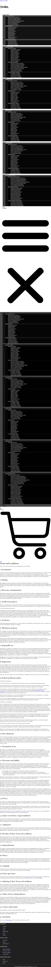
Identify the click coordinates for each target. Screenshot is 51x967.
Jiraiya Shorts (14, 160)
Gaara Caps (13, 125)
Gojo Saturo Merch (12, 43)
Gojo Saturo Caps (15, 139)
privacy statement (28, 876)
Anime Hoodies (9, 47)
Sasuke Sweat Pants (16, 195)
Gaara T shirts (14, 94)
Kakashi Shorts (14, 157)
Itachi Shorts (14, 164)
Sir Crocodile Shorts (15, 152)
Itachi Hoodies (14, 58)
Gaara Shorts (14, 158)
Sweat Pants (6, 174)
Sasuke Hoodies (15, 57)
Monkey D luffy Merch (13, 17)
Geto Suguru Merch (13, 44)
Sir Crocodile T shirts (16, 88)
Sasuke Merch (11, 34)
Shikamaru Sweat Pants (17, 188)
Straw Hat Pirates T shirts (17, 84)
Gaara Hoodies (14, 52)
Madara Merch (11, 33)
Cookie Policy (24, 812)
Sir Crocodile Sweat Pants (17, 184)
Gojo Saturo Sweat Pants (17, 204)
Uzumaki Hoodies (15, 53)
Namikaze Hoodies (15, 59)
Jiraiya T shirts (14, 95)
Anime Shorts (8, 143)
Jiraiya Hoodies (14, 54)
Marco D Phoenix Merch (14, 22)
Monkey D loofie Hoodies (17, 63)
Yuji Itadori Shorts (15, 169)
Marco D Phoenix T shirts (17, 87)
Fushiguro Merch (12, 42)
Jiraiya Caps (13, 128)
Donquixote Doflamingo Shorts (18, 149)
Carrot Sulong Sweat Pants (17, 185)
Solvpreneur (34, 966)
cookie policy (38, 876)
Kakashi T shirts (14, 93)
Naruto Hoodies (12, 48)
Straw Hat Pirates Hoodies (17, 65)
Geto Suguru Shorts (15, 173)
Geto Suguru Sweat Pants (17, 205)
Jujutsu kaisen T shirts (13, 103)
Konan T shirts (14, 102)
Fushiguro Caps (14, 138)
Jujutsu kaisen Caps (13, 135)
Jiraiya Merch (11, 32)
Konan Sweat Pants (15, 199)
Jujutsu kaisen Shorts (13, 168)
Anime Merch (6, 14)
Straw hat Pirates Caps (16, 115)
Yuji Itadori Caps (15, 137)
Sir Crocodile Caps (15, 119)
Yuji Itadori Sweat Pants (16, 201)
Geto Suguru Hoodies (16, 77)
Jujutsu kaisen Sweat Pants (15, 200)
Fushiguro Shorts (15, 170)
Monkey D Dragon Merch (14, 18)
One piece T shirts (12, 80)
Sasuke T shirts (14, 98)
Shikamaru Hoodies (15, 49)
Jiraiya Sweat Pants (15, 193)
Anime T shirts (8, 79)
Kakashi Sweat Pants (16, 189)
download (9, 920)
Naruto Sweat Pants (13, 186)
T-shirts (5, 78)
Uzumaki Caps (14, 127)
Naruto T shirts (11, 90)
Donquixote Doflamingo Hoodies (19, 67)
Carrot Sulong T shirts (16, 89)
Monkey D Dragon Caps (17, 114)
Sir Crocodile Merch (13, 23)
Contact (4, 208)
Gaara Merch (11, 29)
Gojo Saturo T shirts (15, 107)
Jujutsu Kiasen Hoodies (14, 72)
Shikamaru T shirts (15, 92)
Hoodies (5, 45)
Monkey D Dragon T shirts (17, 83)
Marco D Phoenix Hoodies (17, 68)
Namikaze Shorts (15, 165)
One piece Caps (12, 112)
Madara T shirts (14, 97)
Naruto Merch (8, 26)
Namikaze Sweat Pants (16, 198)
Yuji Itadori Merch (12, 41)
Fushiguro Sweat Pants (16, 203)
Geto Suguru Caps (15, 140)
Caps (4, 109)
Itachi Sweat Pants (15, 196)
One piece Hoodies (13, 62)
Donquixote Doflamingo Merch (16, 21)
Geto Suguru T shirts (16, 108)
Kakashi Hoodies (15, 50)
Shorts (4, 142)
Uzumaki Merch (12, 31)
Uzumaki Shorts (15, 159)
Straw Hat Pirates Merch (14, 19)
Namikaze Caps (15, 133)
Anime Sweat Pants (10, 175)
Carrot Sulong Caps (15, 120)
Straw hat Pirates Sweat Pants (18, 180)
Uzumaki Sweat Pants (16, 191)
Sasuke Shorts (14, 163)
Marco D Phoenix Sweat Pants (18, 183)
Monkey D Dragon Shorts (17, 147)
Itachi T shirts (14, 99)
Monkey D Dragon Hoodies (17, 64)
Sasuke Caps (14, 130)
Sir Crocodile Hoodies (16, 69)
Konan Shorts (14, 167)
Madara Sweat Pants (16, 194)
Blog (4, 206)
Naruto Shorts (11, 154)
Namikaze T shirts (15, 100)
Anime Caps (8, 110)
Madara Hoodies (15, 55)
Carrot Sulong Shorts (16, 153)
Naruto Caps (11, 122)
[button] (25, 260)
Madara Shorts (14, 162)
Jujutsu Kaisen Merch (10, 39)
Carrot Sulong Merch (13, 24)
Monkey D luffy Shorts (16, 145)
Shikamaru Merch (12, 27)
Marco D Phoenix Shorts (17, 150)
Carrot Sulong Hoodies (16, 70)
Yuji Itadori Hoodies (15, 73)
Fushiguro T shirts (15, 105)
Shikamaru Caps (15, 123)
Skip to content (4, 0)
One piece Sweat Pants (14, 176)
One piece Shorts (12, 144)
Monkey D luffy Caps (16, 113)
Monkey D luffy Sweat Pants (18, 178)
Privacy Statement (12, 812)
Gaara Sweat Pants (15, 190)
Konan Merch (11, 38)
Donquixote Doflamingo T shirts (19, 85)
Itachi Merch (11, 36)
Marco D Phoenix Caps (16, 118)
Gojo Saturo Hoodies (16, 75)
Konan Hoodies (14, 60)
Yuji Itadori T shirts (15, 104)
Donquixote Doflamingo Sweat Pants (20, 181)
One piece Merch (9, 16)
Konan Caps (14, 134)
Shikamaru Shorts (15, 155)
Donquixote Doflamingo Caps (18, 117)
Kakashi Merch (11, 28)
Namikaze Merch (12, 37)
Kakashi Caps (14, 124)
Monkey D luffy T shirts (16, 82)
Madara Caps (14, 129)
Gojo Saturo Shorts (15, 172)
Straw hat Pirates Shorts (16, 148)
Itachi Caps (13, 132)
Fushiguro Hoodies (15, 74)
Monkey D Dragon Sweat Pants (18, 179)
